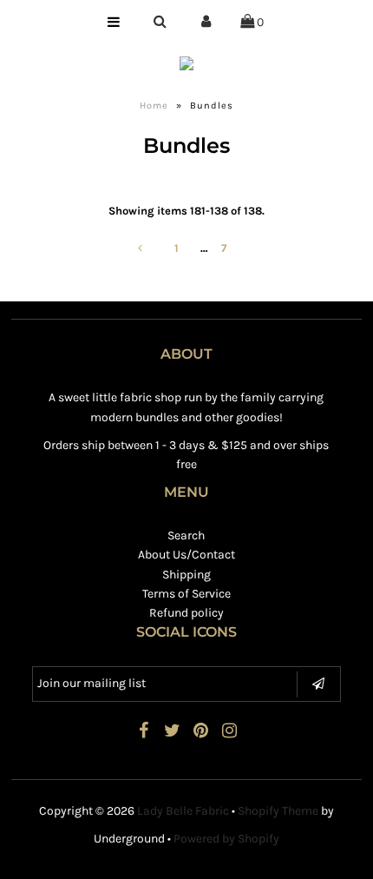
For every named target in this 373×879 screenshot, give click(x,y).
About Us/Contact (186, 554)
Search (186, 535)
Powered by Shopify (226, 838)
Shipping (186, 574)
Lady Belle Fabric (183, 810)
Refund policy (186, 612)
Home (154, 105)
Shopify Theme (278, 810)
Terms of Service (186, 593)
